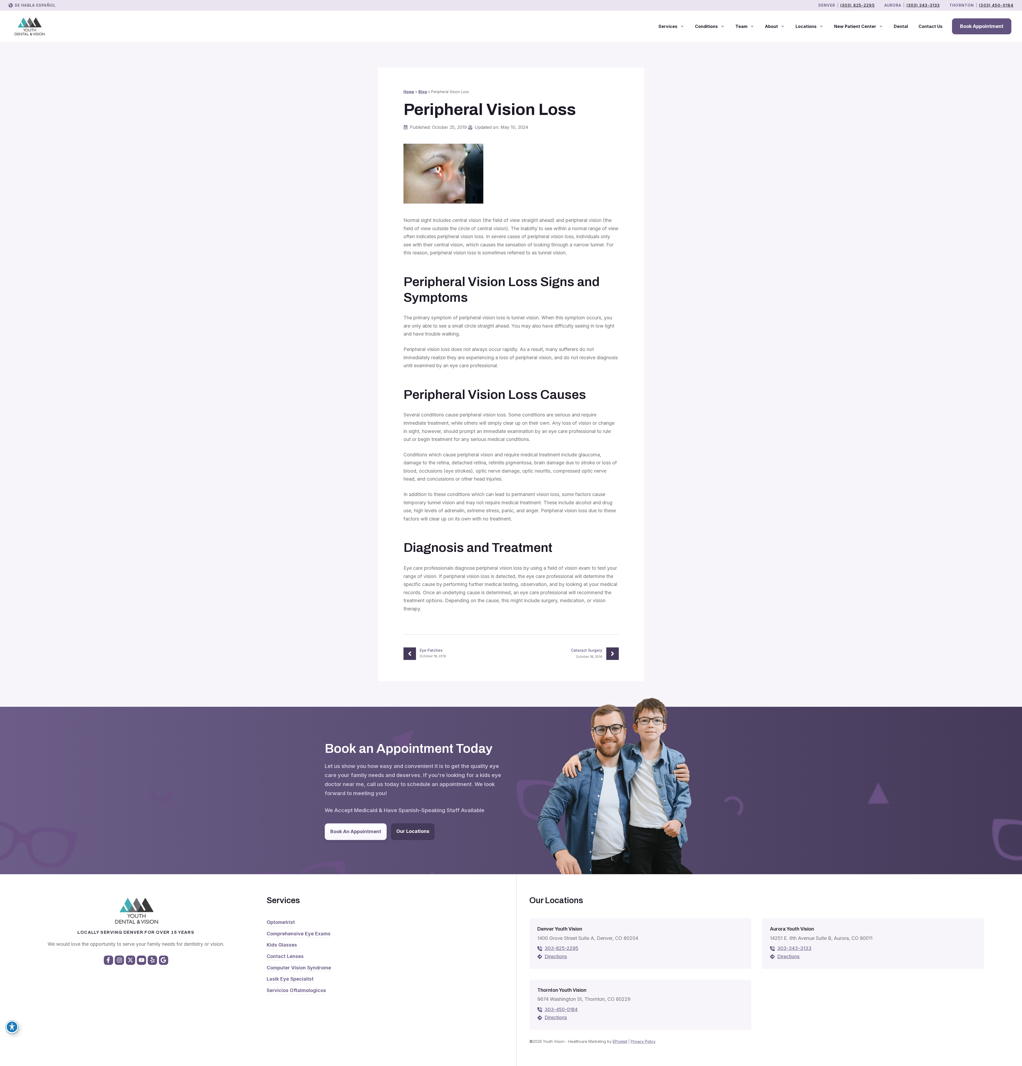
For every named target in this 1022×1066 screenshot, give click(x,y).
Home (408, 92)
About (771, 26)
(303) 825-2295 (857, 5)
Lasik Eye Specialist (290, 979)
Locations (806, 26)
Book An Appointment (355, 831)
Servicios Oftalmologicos (296, 990)
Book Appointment (981, 26)
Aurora (892, 5)
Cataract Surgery (586, 650)
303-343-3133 (794, 948)
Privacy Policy (643, 1041)
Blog (422, 92)
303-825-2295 (561, 948)
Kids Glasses (282, 945)
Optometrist (281, 922)
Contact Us (930, 26)
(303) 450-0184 (996, 5)
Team (741, 26)
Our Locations (412, 831)
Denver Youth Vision (559, 929)
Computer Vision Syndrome (299, 967)
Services (667, 26)
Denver (826, 5)
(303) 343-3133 (923, 5)
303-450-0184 (561, 1009)
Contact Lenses (285, 956)
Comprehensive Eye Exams (299, 933)
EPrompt (620, 1041)
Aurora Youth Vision (792, 929)
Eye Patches (431, 650)
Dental (901, 26)
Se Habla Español (35, 5)
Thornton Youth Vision (561, 990)
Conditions (706, 26)
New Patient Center (855, 26)
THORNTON (961, 5)
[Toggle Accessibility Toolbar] (12, 1026)
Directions (556, 956)
